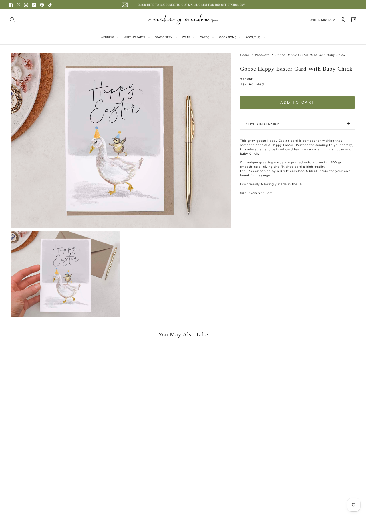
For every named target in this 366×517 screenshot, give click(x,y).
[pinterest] (42, 5)
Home (244, 55)
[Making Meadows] (183, 19)
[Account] (343, 20)
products (262, 55)
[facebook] (11, 5)
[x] (18, 4)
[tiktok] (50, 5)
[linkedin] (34, 5)
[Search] (12, 20)
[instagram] (26, 5)
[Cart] (354, 20)
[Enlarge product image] (121, 140)
